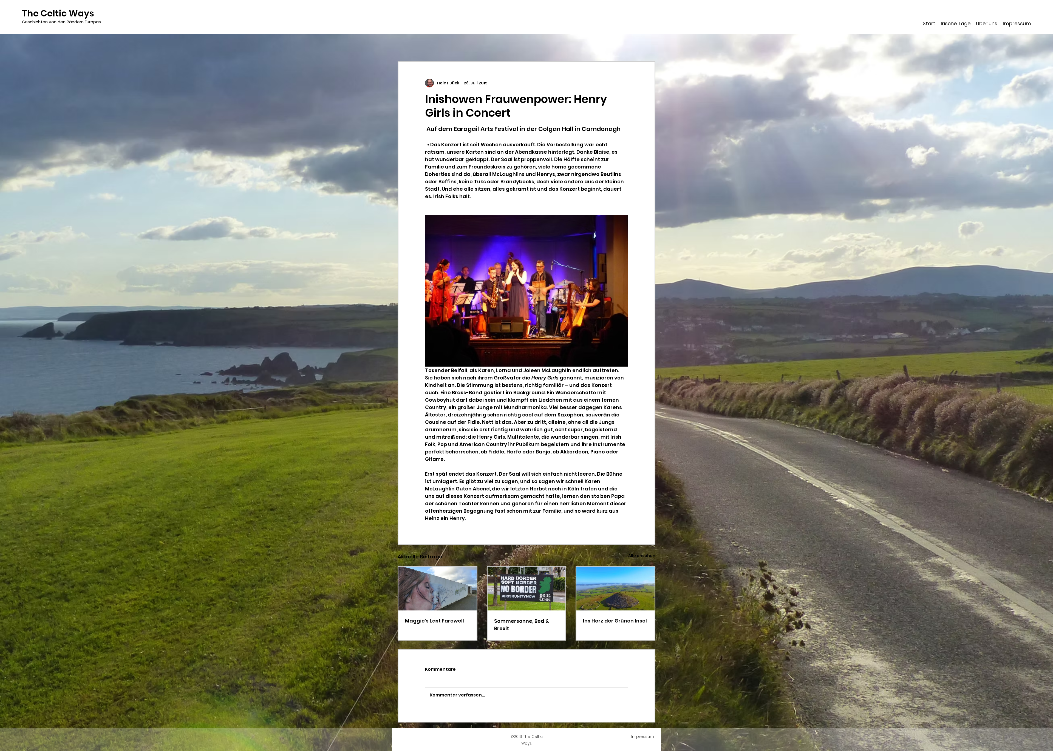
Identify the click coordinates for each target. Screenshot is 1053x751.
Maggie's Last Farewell (434, 620)
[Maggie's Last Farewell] (437, 588)
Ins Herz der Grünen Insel (615, 620)
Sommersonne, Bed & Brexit (521, 625)
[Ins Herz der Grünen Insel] (615, 588)
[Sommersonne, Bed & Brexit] (527, 588)
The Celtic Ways (58, 13)
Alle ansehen (641, 555)
